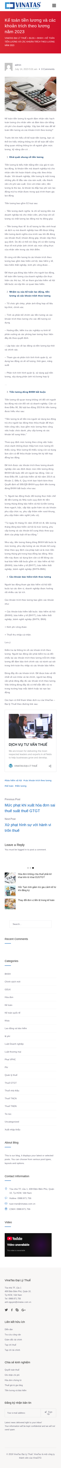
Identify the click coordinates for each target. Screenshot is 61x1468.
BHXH (8, 974)
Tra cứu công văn (13, 1334)
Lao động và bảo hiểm (16, 1028)
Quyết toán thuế (12, 1370)
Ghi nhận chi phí (12, 1375)
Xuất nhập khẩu (12, 1129)
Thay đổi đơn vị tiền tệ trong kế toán (36, 900)
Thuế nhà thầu (12, 1090)
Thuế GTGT (11, 1083)
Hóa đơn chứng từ (13, 1380)
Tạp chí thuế (10, 1345)
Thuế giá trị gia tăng (14, 1385)
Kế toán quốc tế (12, 1012)
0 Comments (48, 69)
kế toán (9, 786)
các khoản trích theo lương (38, 780)
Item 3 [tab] (33, 868)
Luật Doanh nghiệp (14, 1044)
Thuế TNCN (11, 1098)
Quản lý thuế (11, 1075)
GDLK (8, 989)
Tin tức (8, 1114)
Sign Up (49, 1413)
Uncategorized (12, 1121)
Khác (7, 1020)
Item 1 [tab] (28, 868)
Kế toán (8, 1005)
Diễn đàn (9, 1329)
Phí (6, 1067)
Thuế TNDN (11, 1106)
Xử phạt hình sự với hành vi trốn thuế (28, 828)
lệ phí (7, 1036)
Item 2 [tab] (30, 868)
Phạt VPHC (10, 1059)
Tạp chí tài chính (12, 1350)
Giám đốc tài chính (13, 1339)
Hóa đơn (9, 997)
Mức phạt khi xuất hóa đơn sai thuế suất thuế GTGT (30, 808)
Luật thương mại (13, 1051)
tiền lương (21, 786)
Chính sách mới (12, 981)
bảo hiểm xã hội (14, 780)
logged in (22, 849)
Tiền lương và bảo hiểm (15, 1390)
